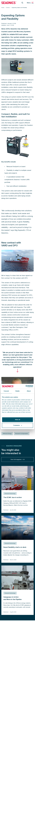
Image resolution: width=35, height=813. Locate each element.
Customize (16, 425)
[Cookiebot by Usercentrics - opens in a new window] (25, 386)
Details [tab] (17, 391)
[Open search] (22, 3)
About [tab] (29, 391)
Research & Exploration (21, 433)
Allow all (17, 419)
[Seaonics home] (8, 3)
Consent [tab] (6, 391)
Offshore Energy (7, 433)
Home (2, 7)
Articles (8, 7)
